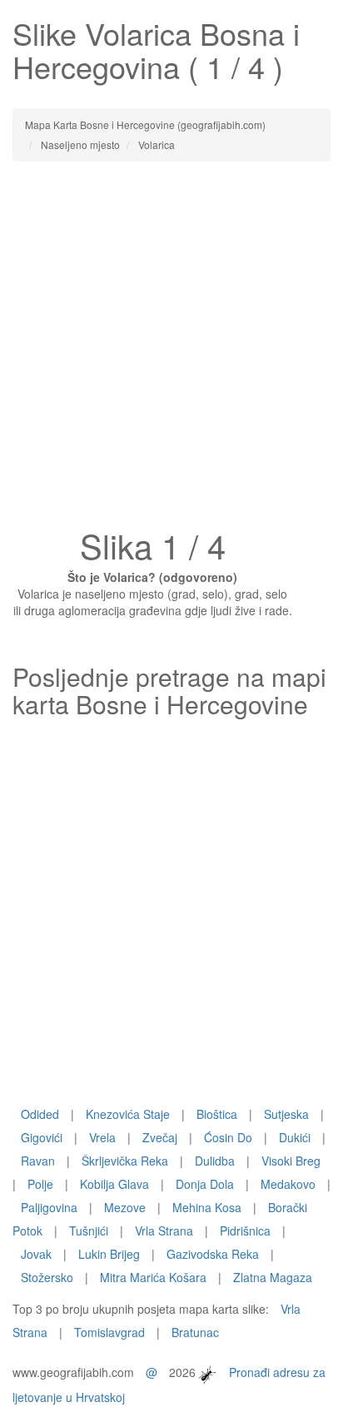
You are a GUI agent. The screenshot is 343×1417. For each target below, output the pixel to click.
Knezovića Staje (128, 1114)
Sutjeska (286, 1114)
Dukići (295, 1137)
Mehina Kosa (206, 1207)
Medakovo (288, 1184)
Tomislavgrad (109, 1332)
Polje (40, 1184)
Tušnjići (88, 1230)
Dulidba (215, 1160)
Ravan (38, 1160)
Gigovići (41, 1137)
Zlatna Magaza (272, 1277)
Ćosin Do (228, 1137)
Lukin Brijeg (109, 1253)
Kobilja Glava (114, 1184)
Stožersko (47, 1277)
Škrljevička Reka (125, 1160)
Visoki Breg (291, 1160)
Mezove (125, 1207)
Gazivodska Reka (213, 1253)
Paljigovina (49, 1207)
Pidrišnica (245, 1230)
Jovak (36, 1253)
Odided (40, 1114)
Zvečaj (159, 1137)
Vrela (102, 1137)
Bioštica (216, 1114)
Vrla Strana (164, 1230)
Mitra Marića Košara (153, 1277)
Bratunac (195, 1332)
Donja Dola (205, 1184)
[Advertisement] (171, 349)
